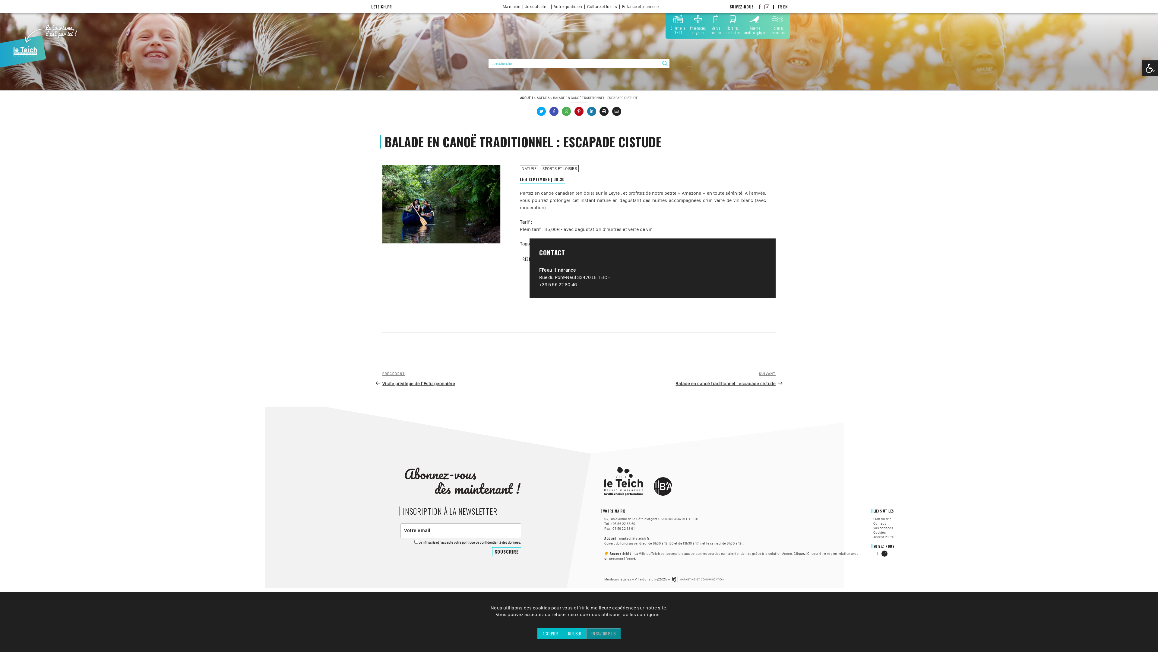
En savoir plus (603, 633)
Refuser (574, 633)
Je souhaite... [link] (537, 7)
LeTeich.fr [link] (381, 7)
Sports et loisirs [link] (560, 168)
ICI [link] (808, 553)
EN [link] (785, 7)
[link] (1150, 68)
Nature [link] (529, 168)
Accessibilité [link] (883, 537)
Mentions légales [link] (617, 579)
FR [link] (780, 7)
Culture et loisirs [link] (602, 7)
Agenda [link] (543, 98)
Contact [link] (879, 523)
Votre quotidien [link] (568, 7)
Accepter (550, 633)
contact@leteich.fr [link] (634, 538)
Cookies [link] (879, 532)
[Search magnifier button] (664, 63)
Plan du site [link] (882, 519)
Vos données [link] (883, 528)
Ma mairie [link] (511, 7)
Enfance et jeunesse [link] (640, 7)
